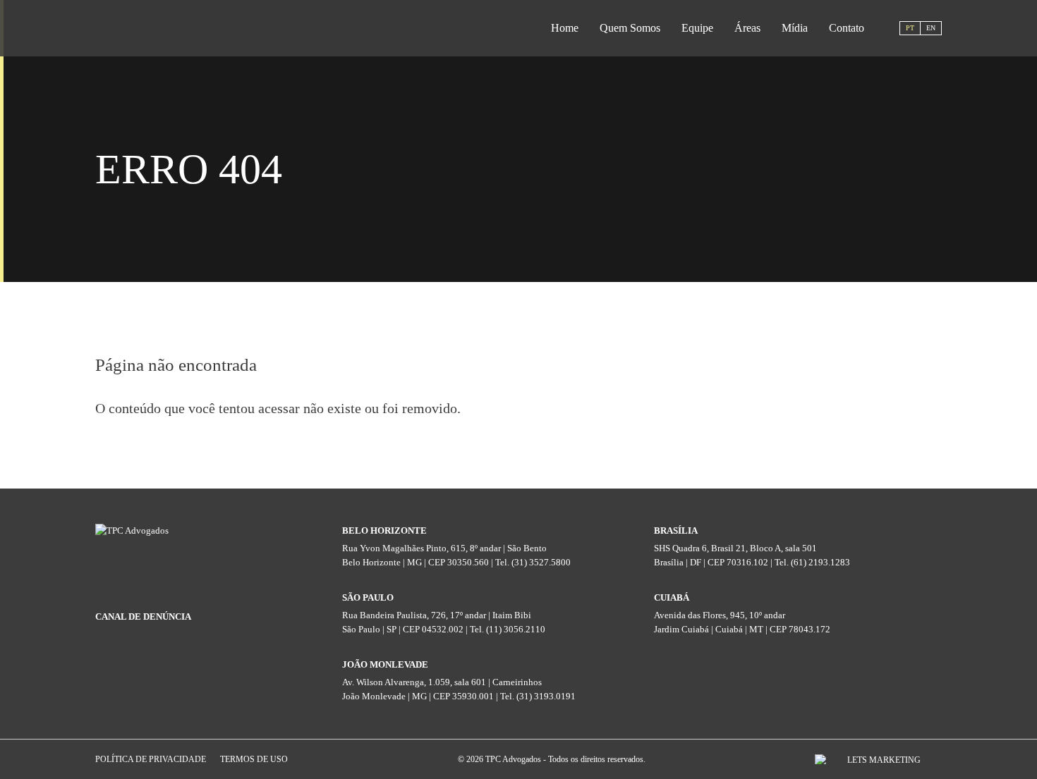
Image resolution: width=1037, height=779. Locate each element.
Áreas (747, 28)
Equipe (697, 28)
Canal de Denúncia (143, 616)
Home (564, 28)
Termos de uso (254, 759)
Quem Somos (630, 28)
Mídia (795, 28)
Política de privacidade (150, 759)
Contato (846, 28)
